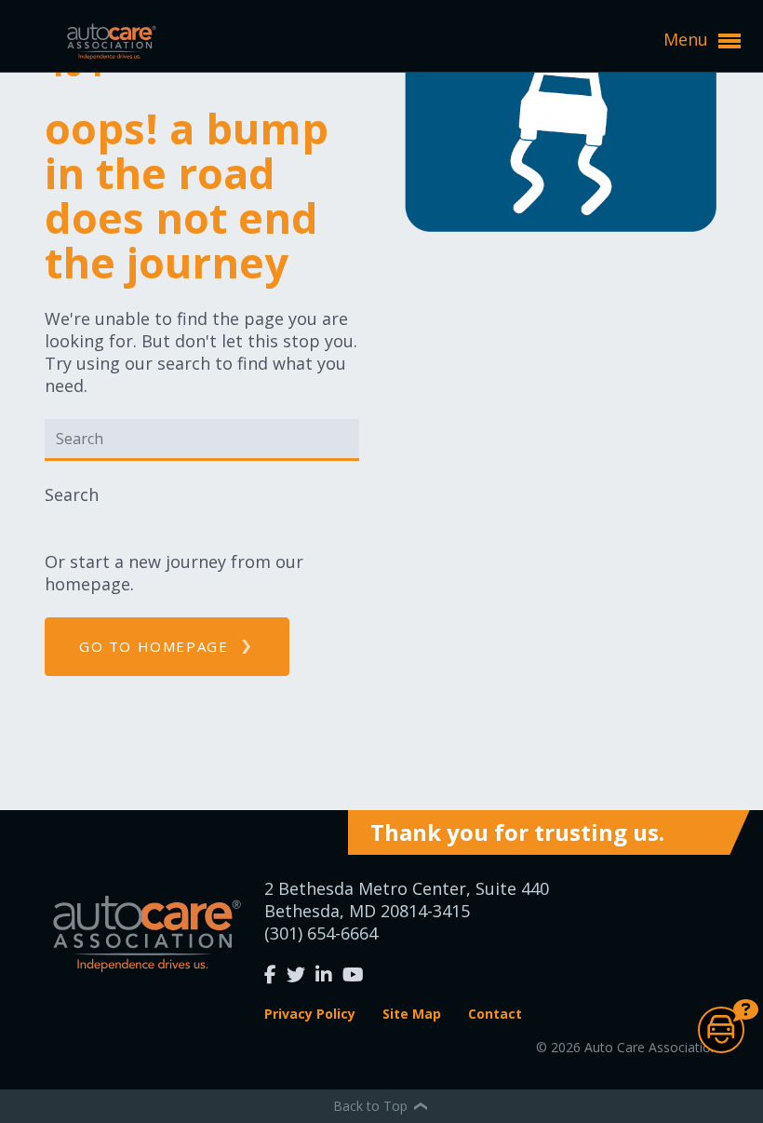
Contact (495, 1013)
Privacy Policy (309, 1013)
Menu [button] (688, 39)
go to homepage (153, 646)
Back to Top (372, 1106)
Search (72, 494)
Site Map (411, 1013)
